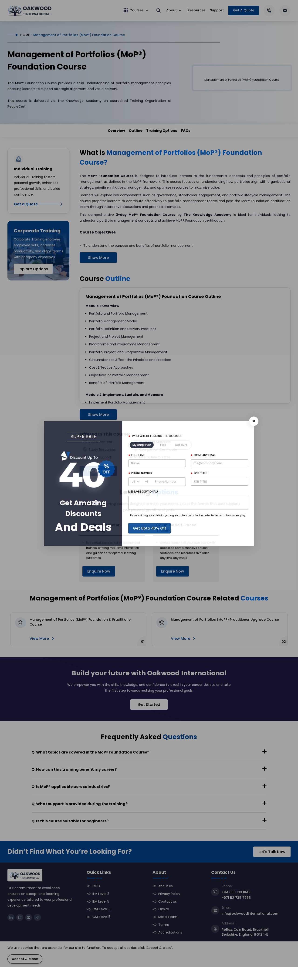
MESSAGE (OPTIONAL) (143, 492)
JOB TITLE (200, 473)
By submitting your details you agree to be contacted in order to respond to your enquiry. (188, 515)
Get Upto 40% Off (149, 528)
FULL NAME (138, 455)
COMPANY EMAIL (205, 455)
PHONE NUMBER (141, 473)
